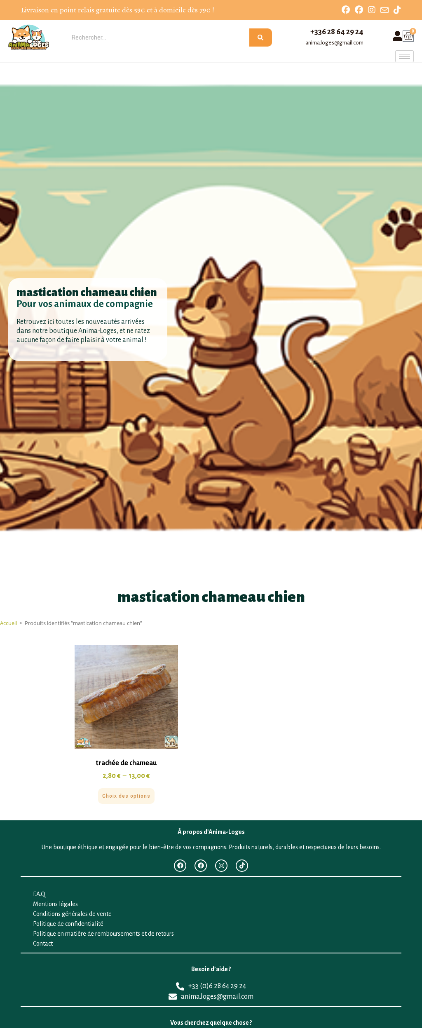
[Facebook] (180, 865)
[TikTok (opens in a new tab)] (396, 10)
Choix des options (126, 796)
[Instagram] (221, 865)
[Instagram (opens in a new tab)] (372, 10)
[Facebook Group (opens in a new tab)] (359, 10)
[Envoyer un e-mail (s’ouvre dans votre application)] (384, 10)
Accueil (8, 623)
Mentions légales (55, 904)
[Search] (260, 37)
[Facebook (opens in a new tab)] (345, 10)
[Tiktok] (242, 865)
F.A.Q (39, 894)
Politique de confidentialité (68, 923)
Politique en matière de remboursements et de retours (103, 933)
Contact (43, 943)
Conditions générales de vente (72, 914)
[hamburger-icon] (404, 56)
